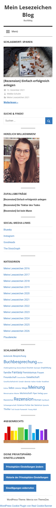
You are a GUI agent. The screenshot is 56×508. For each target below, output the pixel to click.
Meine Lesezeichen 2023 (17, 312)
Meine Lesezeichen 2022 (17, 306)
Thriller (7, 409)
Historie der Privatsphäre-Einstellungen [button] (27, 477)
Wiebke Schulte (14, 94)
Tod (12, 409)
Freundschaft (10, 377)
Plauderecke (10, 337)
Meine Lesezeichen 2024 (17, 318)
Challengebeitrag (10, 368)
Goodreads (9, 242)
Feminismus (30, 372)
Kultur (6, 388)
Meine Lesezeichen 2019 (17, 287)
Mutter (16, 393)
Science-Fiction (23, 405)
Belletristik (8, 356)
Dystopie (37, 368)
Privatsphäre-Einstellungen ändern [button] (24, 466)
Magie (25, 388)
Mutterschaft (26, 393)
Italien (33, 382)
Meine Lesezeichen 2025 (17, 324)
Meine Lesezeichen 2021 (18, 97)
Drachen (30, 368)
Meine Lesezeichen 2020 (17, 293)
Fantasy (17, 372)
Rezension (24, 399)
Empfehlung (46, 368)
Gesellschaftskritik (11, 382)
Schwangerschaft (10, 405)
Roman (37, 400)
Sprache (46, 405)
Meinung (36, 387)
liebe (11, 387)
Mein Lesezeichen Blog (28, 11)
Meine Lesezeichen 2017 (17, 274)
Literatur (18, 388)
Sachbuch (45, 400)
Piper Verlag (38, 393)
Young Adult (32, 409)
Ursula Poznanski (20, 409)
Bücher (40, 363)
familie (7, 372)
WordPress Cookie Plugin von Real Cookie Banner (26, 505)
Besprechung (19, 356)
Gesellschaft (32, 377)
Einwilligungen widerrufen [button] (20, 488)
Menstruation (9, 393)
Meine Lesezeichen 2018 (17, 281)
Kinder (38, 382)
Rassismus (8, 400)
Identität (27, 382)
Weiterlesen (10, 102)
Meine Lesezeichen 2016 (17, 268)
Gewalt (21, 382)
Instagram (9, 236)
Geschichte (21, 377)
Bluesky (8, 229)
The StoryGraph (12, 248)
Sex (32, 405)
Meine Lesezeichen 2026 (17, 331)
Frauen (40, 372)
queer (45, 393)
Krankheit (45, 382)
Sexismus (38, 405)
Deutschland (21, 368)
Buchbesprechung (20, 361)
